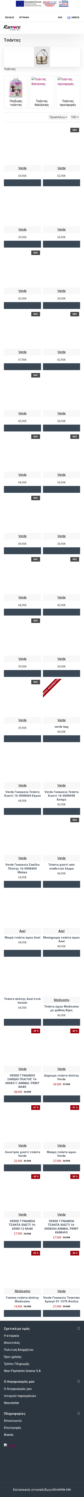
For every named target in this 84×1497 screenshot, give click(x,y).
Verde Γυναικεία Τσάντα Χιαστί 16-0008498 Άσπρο (62, 795)
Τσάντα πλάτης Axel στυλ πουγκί (22, 1001)
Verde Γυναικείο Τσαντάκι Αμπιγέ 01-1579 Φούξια (61, 1299)
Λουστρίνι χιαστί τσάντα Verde (22, 1154)
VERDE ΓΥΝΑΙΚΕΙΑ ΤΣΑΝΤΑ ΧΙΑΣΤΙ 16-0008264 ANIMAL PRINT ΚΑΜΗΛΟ (61, 1226)
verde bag (61, 726)
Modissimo (61, 1000)
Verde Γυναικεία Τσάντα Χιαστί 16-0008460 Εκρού (22, 794)
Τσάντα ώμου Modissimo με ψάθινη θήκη (61, 1008)
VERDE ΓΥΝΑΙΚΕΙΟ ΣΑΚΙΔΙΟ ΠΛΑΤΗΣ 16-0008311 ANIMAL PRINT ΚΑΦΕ (22, 1081)
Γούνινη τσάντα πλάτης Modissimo (22, 1299)
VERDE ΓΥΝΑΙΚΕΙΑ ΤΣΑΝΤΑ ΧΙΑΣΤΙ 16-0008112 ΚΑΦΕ (22, 1224)
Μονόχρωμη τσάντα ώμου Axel (61, 939)
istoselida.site (61, 1489)
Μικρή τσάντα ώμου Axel (22, 937)
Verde (22, 168)
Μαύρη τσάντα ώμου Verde (61, 1154)
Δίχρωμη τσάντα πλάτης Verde (61, 1077)
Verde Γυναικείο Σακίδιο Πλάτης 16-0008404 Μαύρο (22, 868)
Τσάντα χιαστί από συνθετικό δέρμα (61, 866)
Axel (22, 931)
